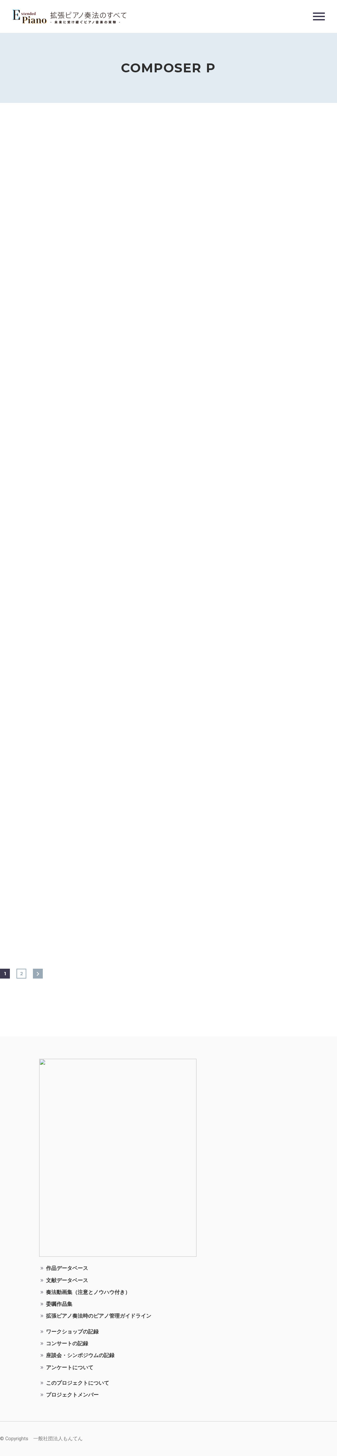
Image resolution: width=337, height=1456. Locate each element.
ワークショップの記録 (72, 1331)
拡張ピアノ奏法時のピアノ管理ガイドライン (98, 1316)
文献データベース (67, 1280)
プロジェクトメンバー (72, 1395)
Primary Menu (319, 16)
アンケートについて (69, 1367)
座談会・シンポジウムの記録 (80, 1355)
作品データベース (67, 1268)
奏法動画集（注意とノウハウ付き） (88, 1292)
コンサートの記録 (67, 1343)
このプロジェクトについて (77, 1383)
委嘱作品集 (59, 1304)
